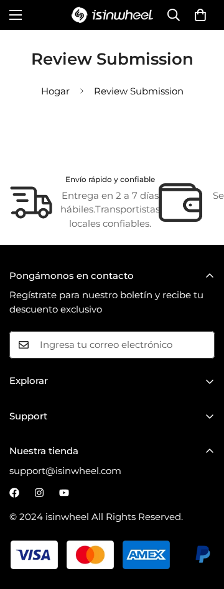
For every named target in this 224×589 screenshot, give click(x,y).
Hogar (55, 91)
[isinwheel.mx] (112, 15)
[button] (200, 15)
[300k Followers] (14, 493)
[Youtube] (64, 493)
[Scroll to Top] (201, 523)
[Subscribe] (201, 344)
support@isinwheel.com (65, 471)
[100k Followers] (39, 493)
